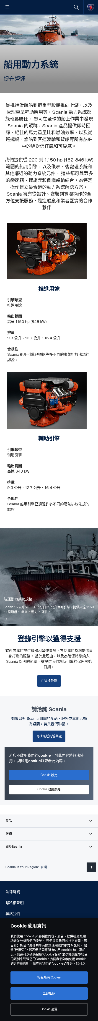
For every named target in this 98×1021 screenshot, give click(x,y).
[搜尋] (76, 7)
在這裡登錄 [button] (49, 681)
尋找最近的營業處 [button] (49, 736)
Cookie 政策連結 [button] (48, 789)
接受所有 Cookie (48, 977)
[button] (49, 820)
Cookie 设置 (49, 1009)
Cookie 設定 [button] (49, 775)
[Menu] (7, 7)
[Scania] (91, 7)
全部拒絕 (49, 993)
